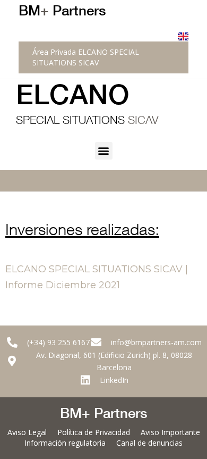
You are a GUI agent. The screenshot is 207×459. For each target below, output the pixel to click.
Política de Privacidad (93, 432)
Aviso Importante (170, 432)
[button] (104, 151)
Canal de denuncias (149, 443)
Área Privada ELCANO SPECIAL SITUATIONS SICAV (85, 57)
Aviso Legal (27, 432)
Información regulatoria (65, 443)
